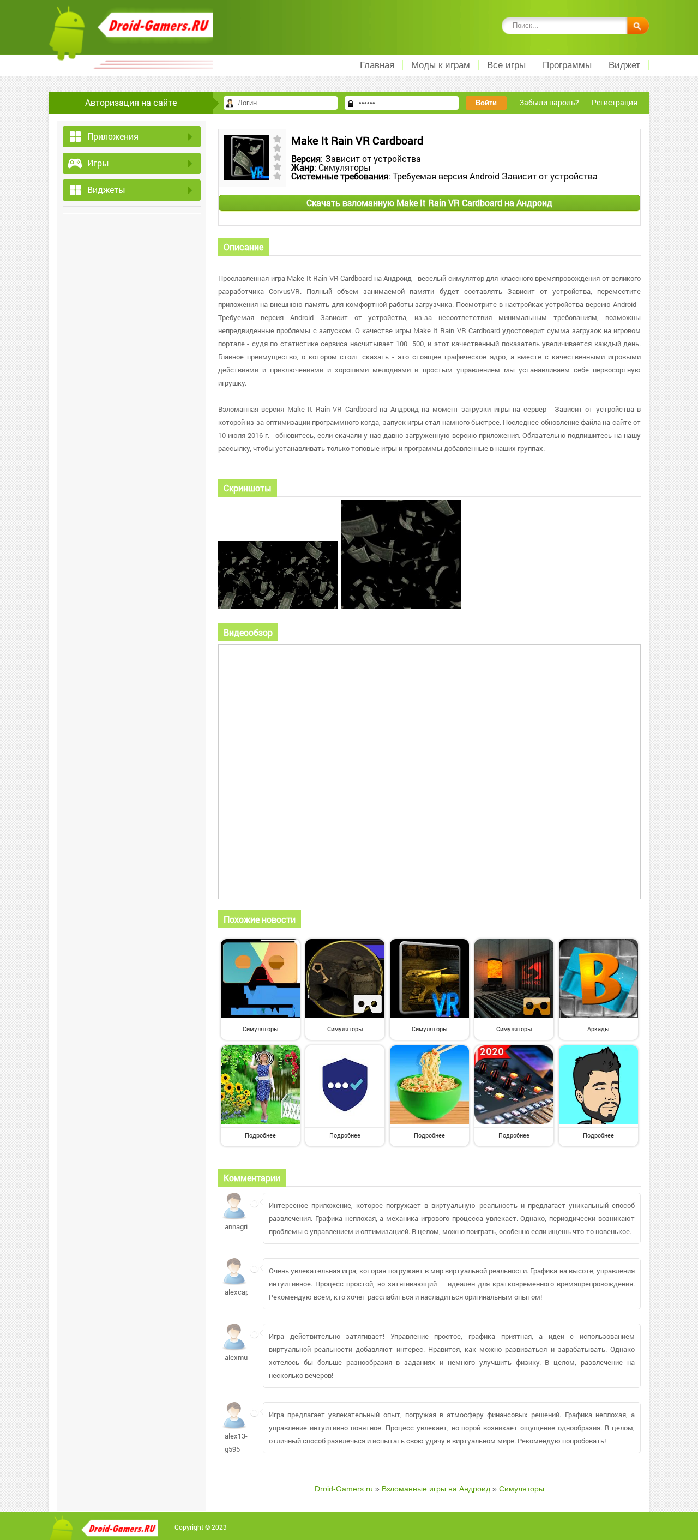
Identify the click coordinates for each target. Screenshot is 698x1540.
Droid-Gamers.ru (344, 1488)
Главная (377, 65)
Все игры (506, 65)
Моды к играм (440, 65)
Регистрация (614, 102)
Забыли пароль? (549, 102)
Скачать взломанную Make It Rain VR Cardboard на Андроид (429, 202)
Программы (567, 65)
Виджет (624, 65)
